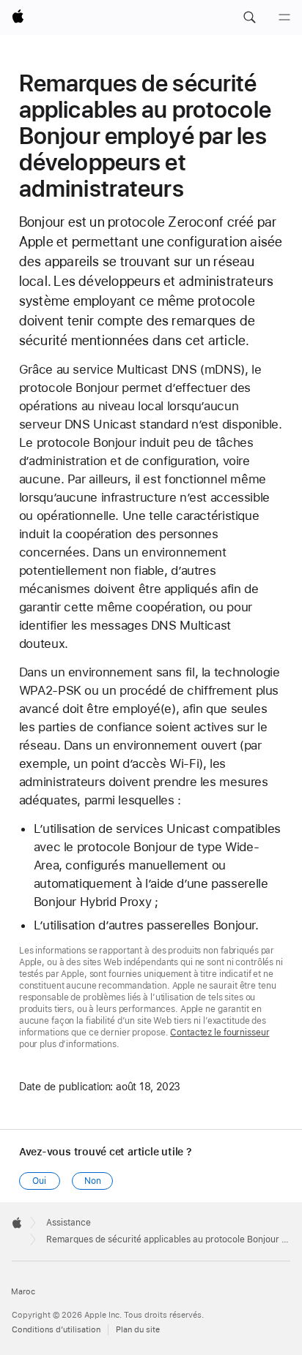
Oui (39, 1181)
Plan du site (138, 1330)
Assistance (68, 1223)
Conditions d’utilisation (56, 1330)
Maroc (23, 1292)
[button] (249, 17)
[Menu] (284, 17)
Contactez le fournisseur (219, 1032)
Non (92, 1181)
